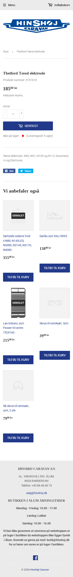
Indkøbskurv (62, 5)
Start (6, 51)
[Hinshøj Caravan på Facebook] (35, 558)
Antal (6, 106)
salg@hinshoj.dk (36, 493)
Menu (11, 5)
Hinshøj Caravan (39, 569)
